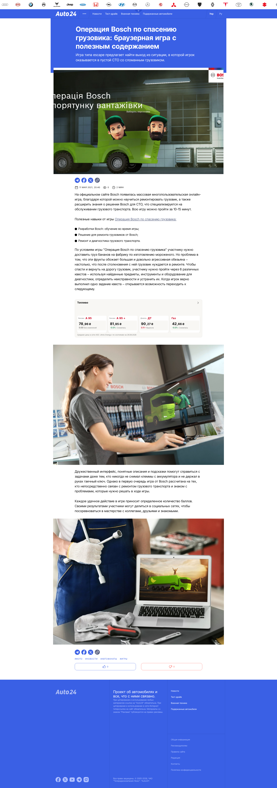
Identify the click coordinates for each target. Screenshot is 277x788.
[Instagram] (86, 779)
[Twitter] (65, 779)
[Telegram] (79, 779)
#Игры (123, 659)
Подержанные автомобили (157, 13)
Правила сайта (178, 752)
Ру (220, 13)
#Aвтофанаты (109, 659)
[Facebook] (58, 779)
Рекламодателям (179, 746)
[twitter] (90, 180)
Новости (97, 13)
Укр (211, 13)
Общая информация (180, 739)
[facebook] (84, 180)
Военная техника (130, 13)
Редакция (175, 758)
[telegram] (77, 180)
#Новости (91, 659)
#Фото (78, 659)
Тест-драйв (111, 13)
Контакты (175, 764)
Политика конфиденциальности (186, 770)
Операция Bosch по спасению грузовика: (145, 219)
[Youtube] (72, 779)
